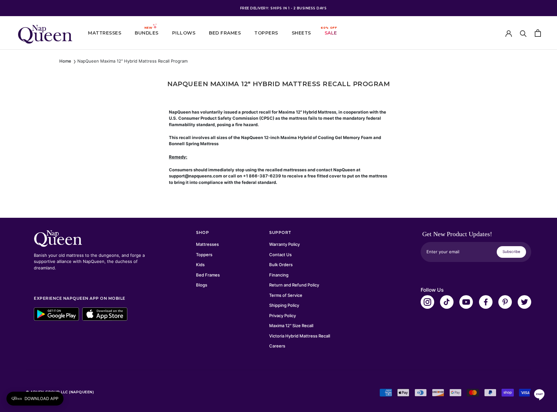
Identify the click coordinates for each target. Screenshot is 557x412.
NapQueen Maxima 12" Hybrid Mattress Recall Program (132, 61)
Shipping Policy (284, 305)
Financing (278, 274)
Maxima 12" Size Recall (291, 325)
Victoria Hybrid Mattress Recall (299, 335)
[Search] (523, 33)
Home (65, 61)
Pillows (184, 33)
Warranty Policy (284, 244)
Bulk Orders (281, 264)
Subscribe (511, 251)
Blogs (201, 284)
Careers (277, 345)
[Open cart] (538, 33)
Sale (331, 33)
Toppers (266, 33)
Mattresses (104, 33)
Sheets (301, 33)
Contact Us (280, 254)
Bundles (147, 33)
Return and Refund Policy (294, 284)
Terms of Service (285, 295)
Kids (200, 264)
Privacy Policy (282, 315)
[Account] (508, 33)
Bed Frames (225, 33)
